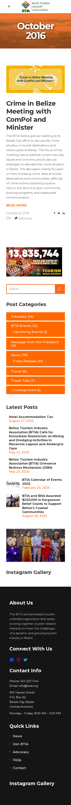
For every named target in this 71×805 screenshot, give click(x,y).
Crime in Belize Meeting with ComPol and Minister (31, 115)
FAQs (17, 760)
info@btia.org (28, 686)
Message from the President (35, 342)
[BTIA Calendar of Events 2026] (13, 483)
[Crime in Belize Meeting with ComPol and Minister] (35, 79)
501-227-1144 (29, 681)
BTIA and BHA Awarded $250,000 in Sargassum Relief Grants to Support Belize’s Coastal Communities (41, 504)
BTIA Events (21, 326)
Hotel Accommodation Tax (31, 417)
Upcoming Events (28, 332)
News (15, 355)
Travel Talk (20, 381)
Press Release (25, 361)
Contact (19, 768)
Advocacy (25, 218)
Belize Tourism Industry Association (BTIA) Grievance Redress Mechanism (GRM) (32, 463)
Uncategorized (23, 390)
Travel (16, 371)
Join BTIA (20, 744)
